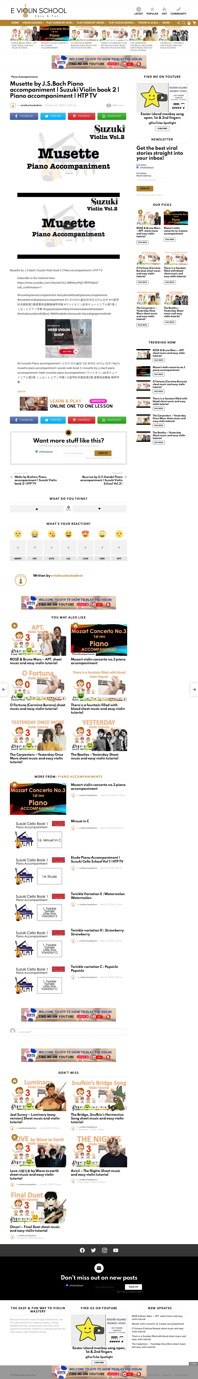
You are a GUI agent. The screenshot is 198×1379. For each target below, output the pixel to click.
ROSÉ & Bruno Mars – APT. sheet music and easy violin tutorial (24, 45)
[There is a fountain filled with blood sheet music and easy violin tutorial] (114, 33)
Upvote (37, 509)
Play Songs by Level (59, 23)
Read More (142, 242)
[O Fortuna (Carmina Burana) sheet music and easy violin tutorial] (84, 33)
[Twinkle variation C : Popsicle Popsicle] (38, 981)
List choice (141, 165)
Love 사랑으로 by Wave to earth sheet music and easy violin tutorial (34, 1174)
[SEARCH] (184, 23)
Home (15, 23)
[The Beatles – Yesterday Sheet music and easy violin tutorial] (173, 33)
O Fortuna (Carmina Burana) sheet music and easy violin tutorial (84, 45)
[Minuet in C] (38, 835)
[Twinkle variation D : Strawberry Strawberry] (38, 944)
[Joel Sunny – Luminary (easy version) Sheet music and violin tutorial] (38, 1095)
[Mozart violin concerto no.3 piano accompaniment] (54, 33)
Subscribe (162, 129)
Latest (138, 14)
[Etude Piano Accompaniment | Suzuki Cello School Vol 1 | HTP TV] (38, 872)
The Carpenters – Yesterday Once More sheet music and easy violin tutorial (36, 758)
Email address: (144, 176)
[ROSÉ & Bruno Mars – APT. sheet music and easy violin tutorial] (25, 33)
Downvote (99, 509)
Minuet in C (80, 821)
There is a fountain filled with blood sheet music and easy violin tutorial (114, 45)
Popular (152, 14)
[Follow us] (178, 23)
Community (179, 14)
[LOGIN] (189, 23)
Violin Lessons (32, 23)
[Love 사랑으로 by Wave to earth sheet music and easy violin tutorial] (38, 1151)
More (166, 23)
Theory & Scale (148, 23)
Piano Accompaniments (83, 654)
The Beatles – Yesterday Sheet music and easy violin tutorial (172, 45)
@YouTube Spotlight (162, 123)
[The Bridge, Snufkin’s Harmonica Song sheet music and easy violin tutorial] (99, 1095)
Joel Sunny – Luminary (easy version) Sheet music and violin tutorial (35, 1118)
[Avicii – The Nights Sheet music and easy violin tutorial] (99, 1151)
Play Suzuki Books (121, 23)
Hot (164, 14)
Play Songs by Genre (90, 23)
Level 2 (14, 749)
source (21, 391)
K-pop (14, 654)
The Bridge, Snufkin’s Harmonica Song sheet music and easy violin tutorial (97, 1118)
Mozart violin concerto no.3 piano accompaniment (175, 231)
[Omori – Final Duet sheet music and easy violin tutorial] (38, 1207)
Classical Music (18, 700)
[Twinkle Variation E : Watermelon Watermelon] (38, 908)
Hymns (75, 700)
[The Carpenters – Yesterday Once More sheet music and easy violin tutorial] (143, 33)
